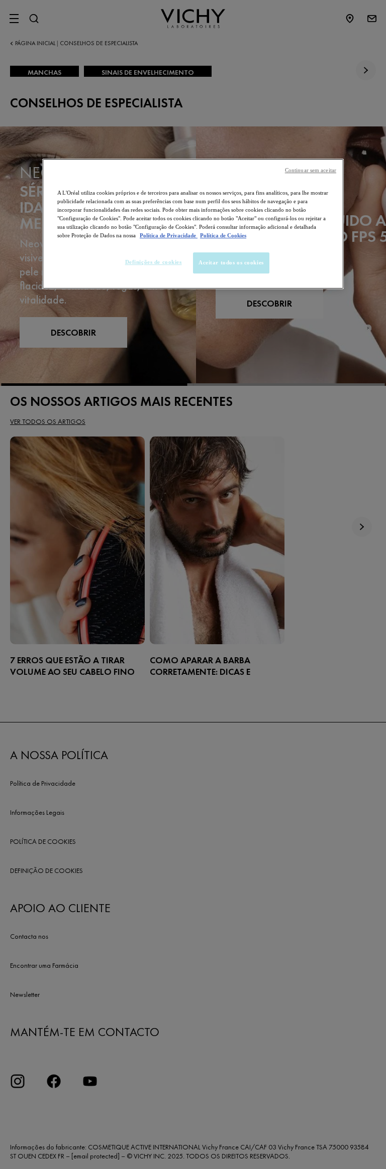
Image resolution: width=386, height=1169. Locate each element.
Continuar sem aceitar (310, 170)
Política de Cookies (223, 235)
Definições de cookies (153, 262)
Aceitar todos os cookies (231, 262)
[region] (193, 224)
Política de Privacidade (169, 235)
